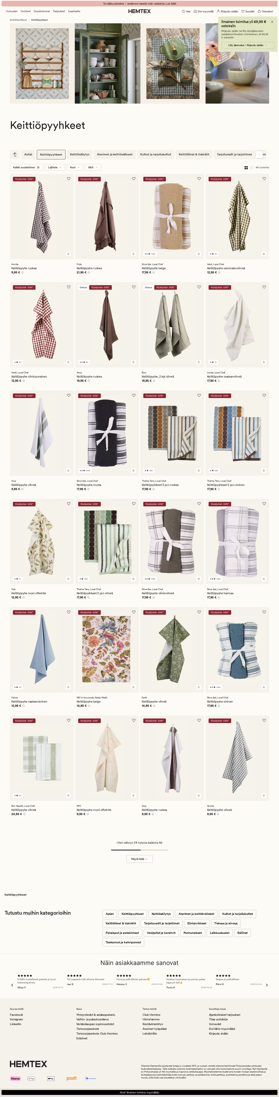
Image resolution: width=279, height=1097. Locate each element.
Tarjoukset (59, 11)
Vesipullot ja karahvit (161, 933)
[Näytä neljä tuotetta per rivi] (246, 167)
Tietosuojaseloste (87, 1029)
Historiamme (151, 1019)
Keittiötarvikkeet (18, 20)
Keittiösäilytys (79, 154)
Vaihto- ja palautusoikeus (92, 1019)
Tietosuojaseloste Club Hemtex (97, 1033)
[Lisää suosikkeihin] (69, 179)
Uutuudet (11, 11)
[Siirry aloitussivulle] (139, 11)
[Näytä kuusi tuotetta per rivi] (251, 167)
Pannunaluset (193, 933)
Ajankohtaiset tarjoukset (224, 1015)
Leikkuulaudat (219, 933)
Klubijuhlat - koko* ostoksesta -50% (139, 3)
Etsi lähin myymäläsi (222, 1029)
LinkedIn (15, 1024)
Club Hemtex (151, 1015)
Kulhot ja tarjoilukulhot (155, 154)
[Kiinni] (272, 22)
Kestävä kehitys (153, 1024)
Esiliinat (242, 933)
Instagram (16, 1019)
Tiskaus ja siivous (225, 923)
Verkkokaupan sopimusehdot (95, 1024)
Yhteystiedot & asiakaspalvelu (95, 1015)
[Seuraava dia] (259, 154)
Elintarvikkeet (196, 923)
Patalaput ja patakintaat (122, 933)
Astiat (28, 154)
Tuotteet (25, 11)
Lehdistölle (150, 1033)
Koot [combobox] (73, 167)
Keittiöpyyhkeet (51, 154)
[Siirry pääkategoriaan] (15, 154)
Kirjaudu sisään (218, 1033)
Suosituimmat (42, 11)
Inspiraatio (74, 11)
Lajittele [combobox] (53, 167)
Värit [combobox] (90, 167)
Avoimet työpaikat (155, 1029)
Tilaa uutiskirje (218, 1019)
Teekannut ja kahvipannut (123, 942)
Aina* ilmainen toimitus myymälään (139, 1092)
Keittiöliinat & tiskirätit (194, 154)
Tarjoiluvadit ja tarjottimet (234, 154)
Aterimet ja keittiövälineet (115, 154)
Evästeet (81, 1038)
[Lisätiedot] (22, 273)
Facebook (16, 1015)
